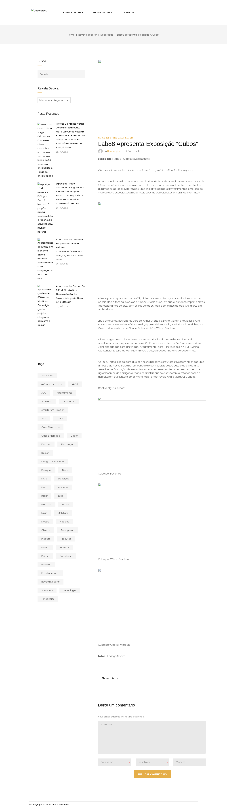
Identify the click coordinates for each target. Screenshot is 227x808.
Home (71, 34)
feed (44, 487)
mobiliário (63, 513)
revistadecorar (50, 573)
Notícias (64, 521)
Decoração (107, 34)
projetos (64, 547)
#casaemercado (51, 384)
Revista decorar (87, 34)
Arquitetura (69, 401)
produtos (66, 538)
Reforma (46, 564)
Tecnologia (69, 590)
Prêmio (45, 556)
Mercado (46, 504)
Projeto (45, 547)
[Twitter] (129, 678)
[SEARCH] (81, 74)
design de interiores (52, 461)
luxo (60, 495)
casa (60, 418)
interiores (63, 487)
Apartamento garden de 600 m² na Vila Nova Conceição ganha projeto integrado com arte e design (70, 293)
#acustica (47, 375)
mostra (45, 521)
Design (45, 453)
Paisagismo (67, 530)
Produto (45, 538)
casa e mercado (50, 435)
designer (46, 470)
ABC (43, 392)
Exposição (63, 478)
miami (65, 504)
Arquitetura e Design (52, 410)
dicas (65, 470)
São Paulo (47, 590)
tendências (48, 598)
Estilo (44, 478)
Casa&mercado (50, 427)
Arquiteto (46, 401)
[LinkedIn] (135, 678)
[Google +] (142, 678)
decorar (46, 444)
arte (43, 418)
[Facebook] (122, 678)
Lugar (44, 495)
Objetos (45, 530)
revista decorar (50, 581)
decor (74, 435)
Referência (66, 556)
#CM (75, 384)
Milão (44, 513)
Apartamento (64, 392)
